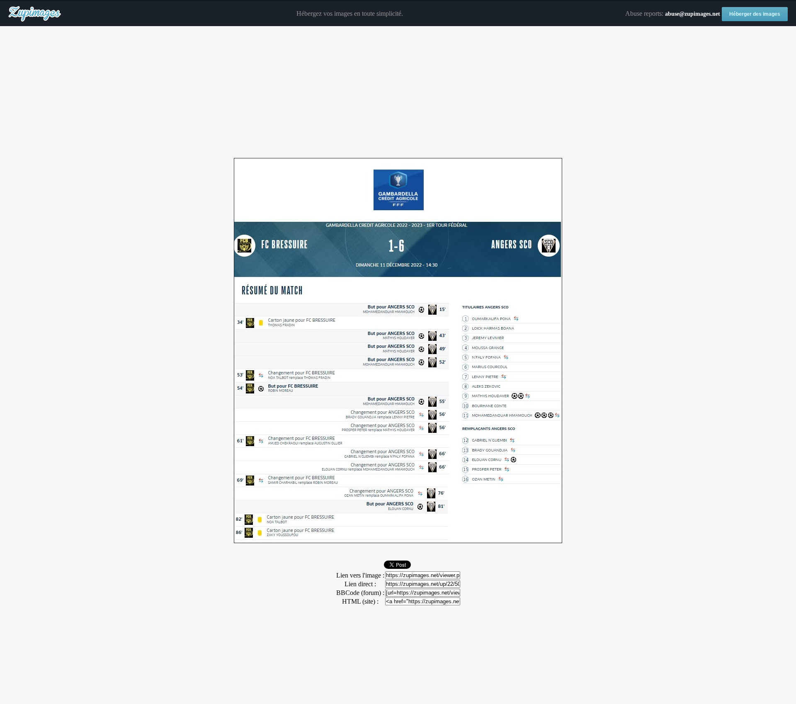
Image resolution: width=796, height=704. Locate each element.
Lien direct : (360, 583)
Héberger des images (754, 14)
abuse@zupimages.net (692, 14)
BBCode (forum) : (360, 592)
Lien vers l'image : (360, 575)
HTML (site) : (360, 601)
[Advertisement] (398, 92)
